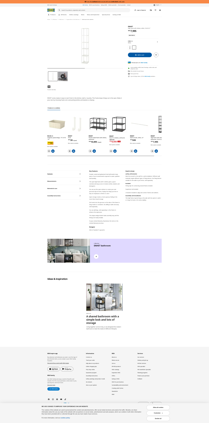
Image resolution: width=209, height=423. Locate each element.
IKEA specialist (141, 366)
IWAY (113, 394)
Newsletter (115, 391)
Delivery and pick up (142, 360)
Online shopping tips (91, 366)
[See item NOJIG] (56, 124)
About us (114, 357)
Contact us (89, 357)
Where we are (115, 360)
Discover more (51, 385)
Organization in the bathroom (73, 19)
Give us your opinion (91, 385)
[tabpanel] (125, 201)
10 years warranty (51, 89)
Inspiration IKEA (116, 372)
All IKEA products (116, 366)
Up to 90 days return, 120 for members (143, 76)
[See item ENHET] (77, 124)
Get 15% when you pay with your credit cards (106, 1)
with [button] (139, 62)
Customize (157, 413)
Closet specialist (122, 5)
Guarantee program (91, 372)
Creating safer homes (117, 388)
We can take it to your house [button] (137, 71)
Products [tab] (53, 14)
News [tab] (82, 14)
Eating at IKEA (104, 5)
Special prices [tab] (106, 14)
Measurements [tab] (51, 181)
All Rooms (54, 19)
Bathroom (61, 19)
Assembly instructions (92, 376)
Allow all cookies (158, 407)
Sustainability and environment (120, 385)
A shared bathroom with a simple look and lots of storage (102, 320)
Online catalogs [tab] (73, 14)
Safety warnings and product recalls (95, 379)
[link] (130, 47)
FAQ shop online (90, 369)
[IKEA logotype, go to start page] (51, 10)
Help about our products (92, 363)
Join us (113, 363)
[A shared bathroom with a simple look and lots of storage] (104, 297)
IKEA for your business (94, 5)
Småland (139, 379)
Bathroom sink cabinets (87, 19)
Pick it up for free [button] (134, 73)
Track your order (90, 360)
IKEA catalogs (115, 369)
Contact (128, 5)
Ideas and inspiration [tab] (93, 14)
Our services (140, 357)
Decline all (158, 418)
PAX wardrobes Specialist (144, 369)
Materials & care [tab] (52, 188)
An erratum (89, 382)
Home (48, 19)
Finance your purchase (143, 376)
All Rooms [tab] (64, 14)
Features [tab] (50, 174)
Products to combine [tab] (54, 108)
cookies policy (65, 418)
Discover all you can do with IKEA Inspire (58, 363)
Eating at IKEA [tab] (117, 14)
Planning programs (142, 372)
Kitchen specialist (112, 5)
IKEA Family (85, 5)
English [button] (157, 5)
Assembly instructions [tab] (54, 196)
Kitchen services (141, 363)
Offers (113, 376)
